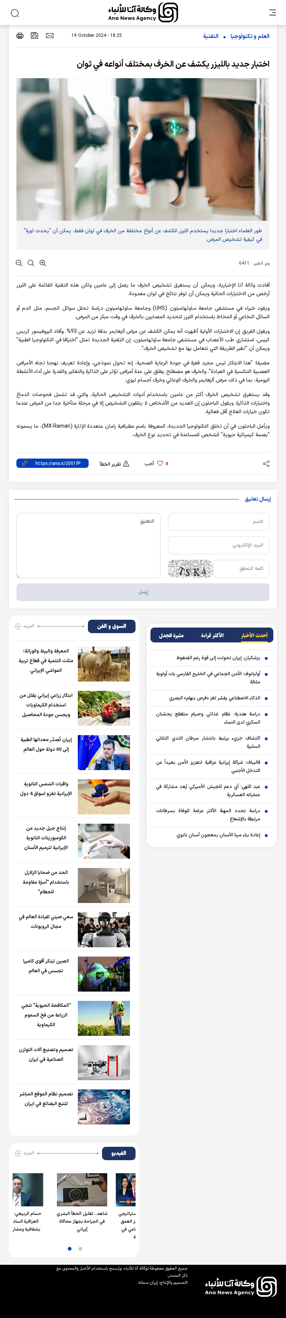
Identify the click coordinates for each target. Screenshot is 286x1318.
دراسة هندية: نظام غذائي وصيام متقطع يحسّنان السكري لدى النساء (208, 718)
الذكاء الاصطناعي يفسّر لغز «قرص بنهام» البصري (214, 698)
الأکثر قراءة (212, 636)
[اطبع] (19, 35)
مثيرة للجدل (171, 636)
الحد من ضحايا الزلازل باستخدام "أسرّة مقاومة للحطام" (46, 882)
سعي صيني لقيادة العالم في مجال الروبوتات (46, 922)
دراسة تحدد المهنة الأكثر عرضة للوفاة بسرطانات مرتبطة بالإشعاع (208, 815)
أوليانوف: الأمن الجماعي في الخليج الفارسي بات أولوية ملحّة (208, 678)
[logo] (143, 12)
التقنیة (211, 36)
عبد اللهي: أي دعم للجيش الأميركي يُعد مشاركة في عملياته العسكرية (208, 791)
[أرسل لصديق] (50, 35)
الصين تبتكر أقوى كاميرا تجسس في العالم (46, 966)
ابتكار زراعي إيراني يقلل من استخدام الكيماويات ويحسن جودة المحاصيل (46, 705)
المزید (28, 625)
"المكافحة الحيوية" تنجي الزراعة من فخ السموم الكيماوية (46, 1015)
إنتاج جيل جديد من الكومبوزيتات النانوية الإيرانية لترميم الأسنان (46, 838)
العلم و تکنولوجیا (250, 36)
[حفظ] (34, 35)
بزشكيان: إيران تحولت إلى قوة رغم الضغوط (218, 658)
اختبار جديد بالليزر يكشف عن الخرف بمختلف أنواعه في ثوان (173, 64)
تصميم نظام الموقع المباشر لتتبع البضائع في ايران (46, 1099)
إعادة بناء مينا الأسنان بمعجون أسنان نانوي (218, 835)
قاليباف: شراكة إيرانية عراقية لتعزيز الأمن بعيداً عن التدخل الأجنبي (208, 767)
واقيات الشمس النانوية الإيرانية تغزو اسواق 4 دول (46, 789)
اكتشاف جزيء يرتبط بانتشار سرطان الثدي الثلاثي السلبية (208, 742)
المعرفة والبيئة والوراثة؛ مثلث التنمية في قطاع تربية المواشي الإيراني (46, 661)
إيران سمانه (148, 1282)
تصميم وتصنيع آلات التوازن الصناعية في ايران (46, 1054)
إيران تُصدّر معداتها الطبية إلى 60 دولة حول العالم (46, 744)
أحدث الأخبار (254, 636)
